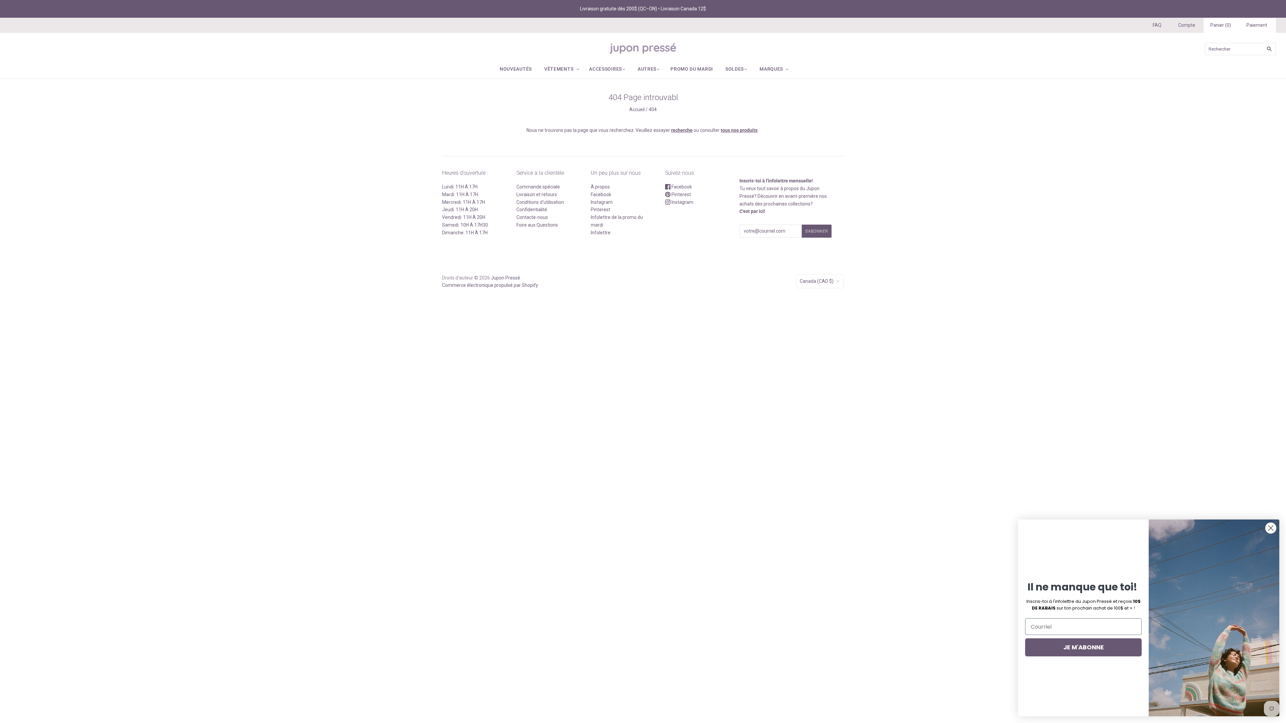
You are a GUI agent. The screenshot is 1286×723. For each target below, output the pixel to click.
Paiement (1256, 25)
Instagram (602, 202)
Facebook (601, 194)
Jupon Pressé (505, 277)
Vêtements (558, 69)
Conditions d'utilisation (540, 202)
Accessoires (605, 69)
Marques (771, 69)
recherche (682, 130)
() (1220, 25)
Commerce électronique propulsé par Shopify (490, 285)
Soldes (734, 69)
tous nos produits (739, 130)
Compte (1186, 25)
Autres (647, 69)
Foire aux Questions (537, 225)
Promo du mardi (691, 69)
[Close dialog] (1271, 528)
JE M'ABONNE (1083, 647)
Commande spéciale (538, 186)
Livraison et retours (536, 194)
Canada (817, 281)
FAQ (1157, 25)
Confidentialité (531, 209)
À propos (600, 186)
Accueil (637, 109)
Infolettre (601, 232)
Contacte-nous (532, 217)
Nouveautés (516, 69)
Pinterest (600, 209)
